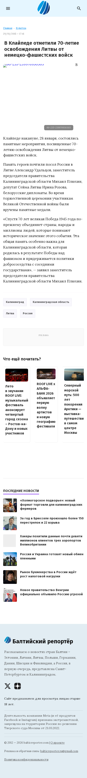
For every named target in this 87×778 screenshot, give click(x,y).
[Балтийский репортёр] (43, 13)
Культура (21, 28)
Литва (10, 313)
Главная (7, 28)
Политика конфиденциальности (26, 759)
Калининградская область (51, 302)
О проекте (57, 742)
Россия (28, 313)
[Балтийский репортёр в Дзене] (17, 686)
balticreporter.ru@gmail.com (59, 751)
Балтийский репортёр (42, 641)
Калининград (15, 302)
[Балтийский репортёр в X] (7, 686)
